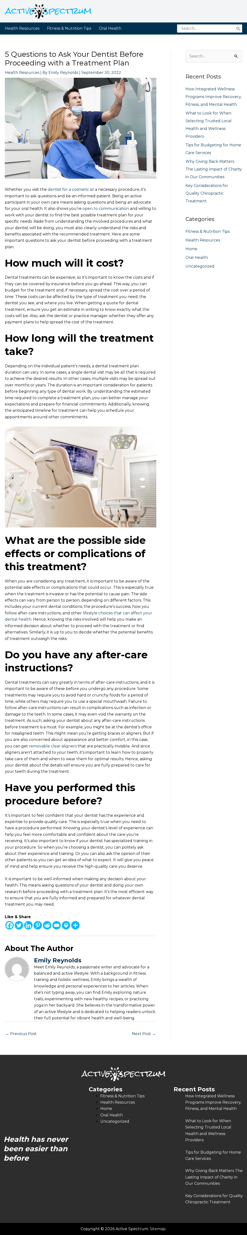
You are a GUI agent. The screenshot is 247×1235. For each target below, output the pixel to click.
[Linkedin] (28, 925)
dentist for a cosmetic (68, 189)
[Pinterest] (38, 925)
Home (191, 249)
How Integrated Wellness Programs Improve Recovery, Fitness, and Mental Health (213, 97)
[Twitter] (19, 925)
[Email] (56, 925)
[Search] (238, 28)
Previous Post (21, 1033)
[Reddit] (47, 925)
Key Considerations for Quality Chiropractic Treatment (206, 193)
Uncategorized (199, 266)
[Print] (66, 925)
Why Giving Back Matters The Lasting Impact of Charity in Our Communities (213, 169)
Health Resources (22, 72)
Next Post (144, 1033)
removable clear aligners (53, 746)
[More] (75, 925)
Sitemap (158, 1229)
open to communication (105, 208)
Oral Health (196, 257)
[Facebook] (9, 925)
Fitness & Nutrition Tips (207, 231)
